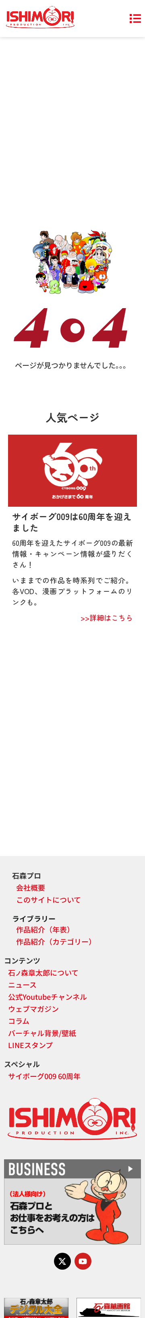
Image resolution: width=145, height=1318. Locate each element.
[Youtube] (83, 1261)
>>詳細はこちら (107, 617)
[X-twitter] (62, 1261)
